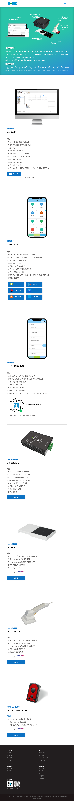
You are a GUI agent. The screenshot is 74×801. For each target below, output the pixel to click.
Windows (15, 173)
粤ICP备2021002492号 (37, 796)
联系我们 (9, 758)
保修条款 (39, 798)
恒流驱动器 (42, 752)
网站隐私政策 (53, 796)
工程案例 (41, 776)
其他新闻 (41, 778)
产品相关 (41, 773)
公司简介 (9, 752)
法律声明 (46, 796)
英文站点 (9, 760)
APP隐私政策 (61, 796)
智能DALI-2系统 (43, 758)
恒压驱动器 (42, 755)
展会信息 (41, 771)
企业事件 (41, 768)
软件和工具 (42, 760)
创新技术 (9, 755)
